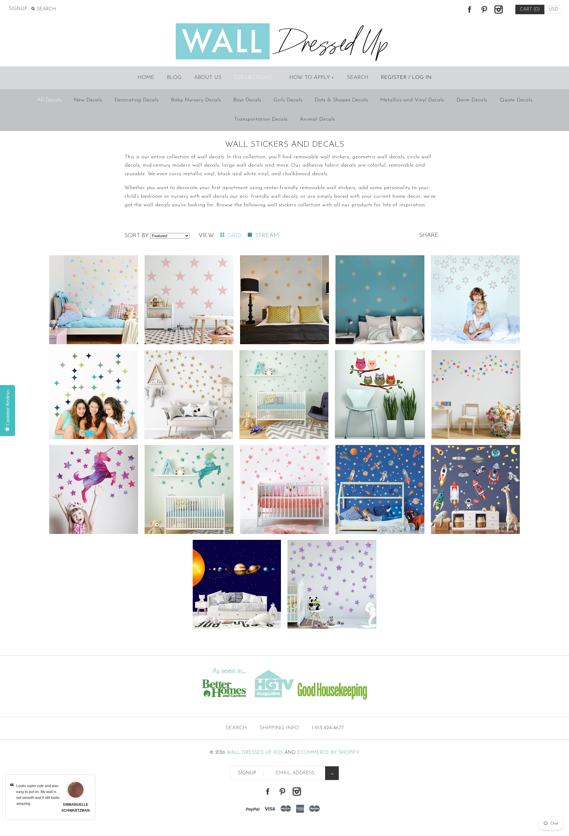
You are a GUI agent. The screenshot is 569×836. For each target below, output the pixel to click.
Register (394, 77)
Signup (18, 9)
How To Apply (311, 77)
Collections (255, 77)
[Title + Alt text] (97, 705)
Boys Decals (247, 100)
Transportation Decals (260, 119)
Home (146, 77)
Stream (267, 236)
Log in (421, 77)
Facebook (469, 9)
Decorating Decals (136, 100)
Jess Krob (75, 805)
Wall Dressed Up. (249, 752)
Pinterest (483, 9)
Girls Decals (288, 100)
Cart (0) (530, 9)
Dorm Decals (471, 100)
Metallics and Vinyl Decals (412, 100)
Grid (235, 236)
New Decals (88, 100)
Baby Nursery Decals (196, 100)
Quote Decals (516, 100)
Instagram (498, 9)
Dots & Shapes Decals (341, 100)
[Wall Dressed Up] (285, 23)
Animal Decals (317, 119)
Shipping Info (279, 728)
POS (278, 752)
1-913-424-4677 (327, 728)
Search (357, 77)
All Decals (49, 100)
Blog (174, 77)
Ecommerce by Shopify (328, 752)
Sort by (136, 236)
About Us (207, 77)
